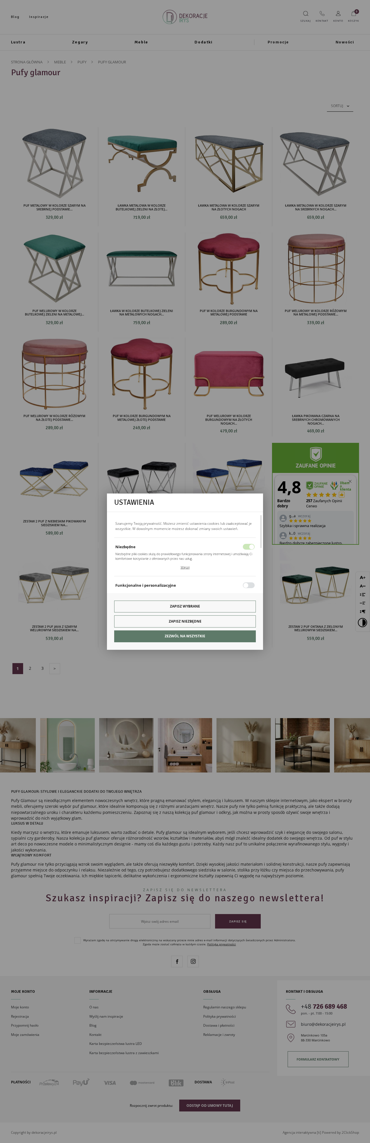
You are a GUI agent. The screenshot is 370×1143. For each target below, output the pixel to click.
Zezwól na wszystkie (185, 636)
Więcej (185, 567)
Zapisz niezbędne (185, 621)
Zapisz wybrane (185, 606)
